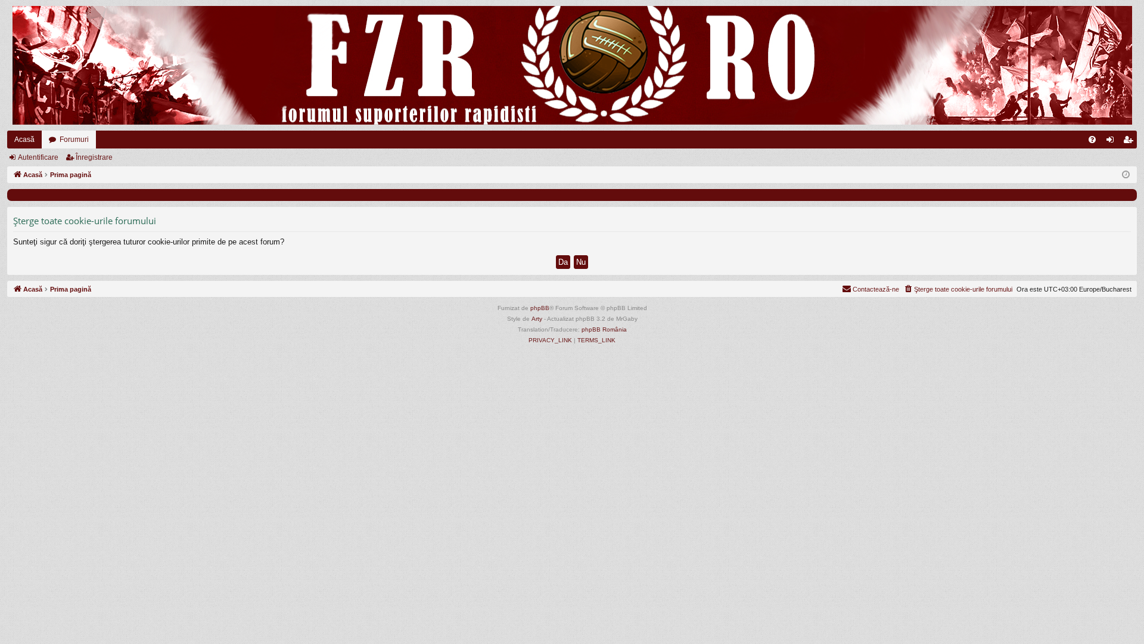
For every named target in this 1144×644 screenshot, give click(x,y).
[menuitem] (1092, 139)
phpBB (539, 308)
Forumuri (74, 139)
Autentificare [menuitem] (1112, 141)
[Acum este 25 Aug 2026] (1126, 175)
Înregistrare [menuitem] (1130, 141)
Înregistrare (94, 157)
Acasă (24, 139)
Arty (536, 318)
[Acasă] (572, 65)
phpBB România (604, 329)
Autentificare (38, 157)
